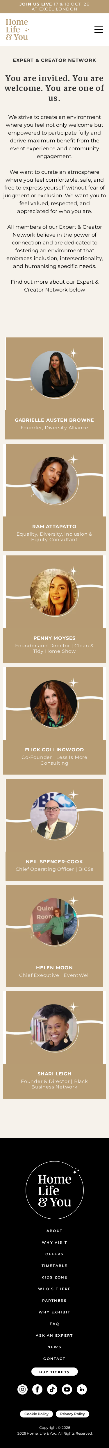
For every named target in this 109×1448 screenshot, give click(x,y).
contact (54, 1358)
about (54, 1231)
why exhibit (54, 1312)
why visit (54, 1242)
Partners (54, 1300)
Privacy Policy (72, 1414)
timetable (54, 1265)
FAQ (54, 1324)
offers (54, 1254)
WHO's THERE (54, 1289)
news (54, 1347)
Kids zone (54, 1277)
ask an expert (54, 1335)
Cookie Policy (36, 1414)
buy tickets (54, 1372)
